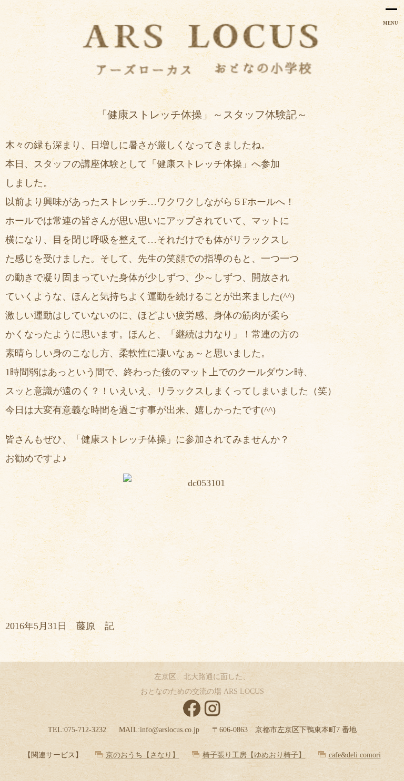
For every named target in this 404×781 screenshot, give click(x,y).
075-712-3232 (85, 730)
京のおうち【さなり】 (142, 755)
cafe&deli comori (355, 755)
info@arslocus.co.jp (169, 730)
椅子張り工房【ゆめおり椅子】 (254, 755)
